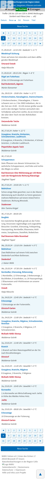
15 (40, 38)
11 (19, 38)
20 (24, 43)
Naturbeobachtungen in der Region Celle (20, 462)
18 (14, 43)
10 (14, 38)
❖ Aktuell (10, 9)
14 (35, 38)
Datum (4, 20)
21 (30, 43)
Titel (33, 20)
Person (26, 20)
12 (24, 38)
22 (35, 43)
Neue (11, 20)
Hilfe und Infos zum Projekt (14, 472)
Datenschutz (7, 470)
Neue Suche (22, 26)
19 (19, 43)
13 (30, 38)
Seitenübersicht (9, 467)
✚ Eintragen (33, 9)
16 (3, 43)
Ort (19, 20)
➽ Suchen (21, 9)
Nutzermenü (23, 467)
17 (9, 43)
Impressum (20, 470)
